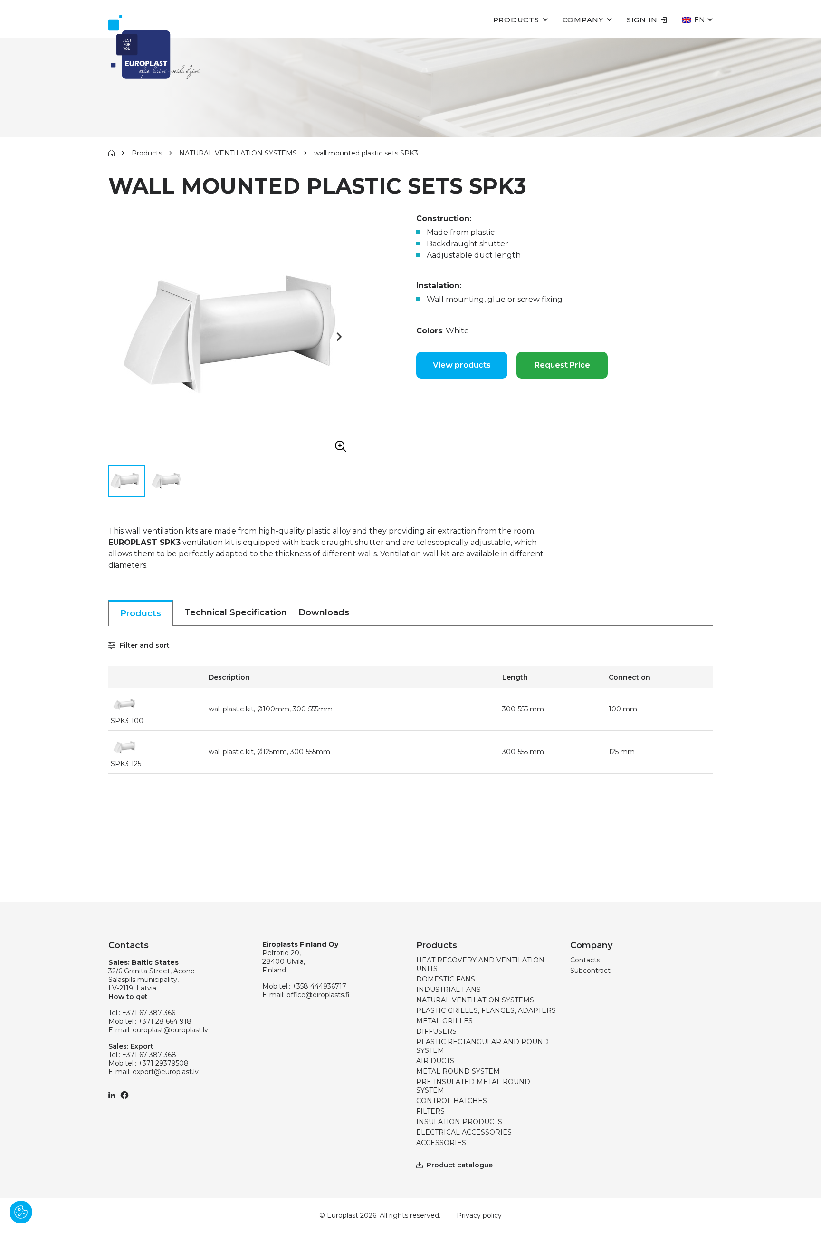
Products (516, 19)
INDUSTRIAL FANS (448, 989)
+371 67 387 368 (149, 1054)
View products (462, 364)
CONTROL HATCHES (451, 1101)
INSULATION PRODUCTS (459, 1121)
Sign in (642, 19)
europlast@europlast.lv (170, 1030)
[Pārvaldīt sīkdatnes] (21, 1212)
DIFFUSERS (436, 1031)
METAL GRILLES (444, 1021)
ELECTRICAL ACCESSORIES (464, 1132)
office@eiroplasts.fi (318, 994)
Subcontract (590, 970)
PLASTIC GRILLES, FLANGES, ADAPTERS (486, 1010)
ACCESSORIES (441, 1142)
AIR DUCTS (435, 1061)
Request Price (562, 364)
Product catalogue (460, 1165)
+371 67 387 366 (148, 1013)
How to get (128, 996)
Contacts (585, 960)
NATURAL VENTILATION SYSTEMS (238, 153)
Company (583, 19)
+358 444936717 (319, 986)
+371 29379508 (163, 1063)
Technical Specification (235, 612)
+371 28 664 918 (164, 1021)
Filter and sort (144, 645)
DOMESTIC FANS (445, 979)
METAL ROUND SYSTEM (458, 1071)
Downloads (323, 612)
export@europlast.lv (166, 1072)
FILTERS (430, 1111)
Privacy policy (479, 1215)
